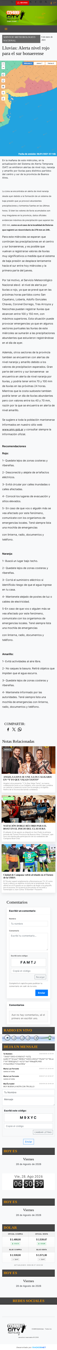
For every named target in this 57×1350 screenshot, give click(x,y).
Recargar (40, 977)
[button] (13, 2)
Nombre (12, 919)
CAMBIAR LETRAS (43, 1132)
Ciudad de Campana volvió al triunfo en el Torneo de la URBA (28, 876)
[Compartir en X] (14, 729)
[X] (31, 2)
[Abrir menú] (6, 28)
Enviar (41, 992)
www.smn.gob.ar (12, 429)
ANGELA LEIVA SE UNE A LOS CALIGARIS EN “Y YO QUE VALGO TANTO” (27, 778)
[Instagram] (41, 2)
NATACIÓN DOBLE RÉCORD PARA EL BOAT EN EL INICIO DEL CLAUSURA (25, 827)
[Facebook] (36, 2)
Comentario (14, 931)
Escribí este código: (19, 956)
